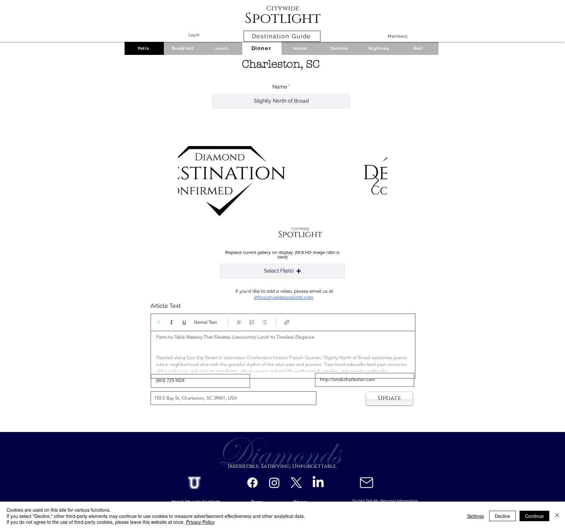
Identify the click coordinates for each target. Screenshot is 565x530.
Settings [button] (475, 516)
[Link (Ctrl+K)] (287, 322)
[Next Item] (376, 181)
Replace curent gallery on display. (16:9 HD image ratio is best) (282, 254)
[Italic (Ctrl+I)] (171, 322)
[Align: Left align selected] (239, 322)
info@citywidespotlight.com (283, 297)
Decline (502, 516)
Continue (534, 516)
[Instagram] (274, 482)
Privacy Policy (200, 522)
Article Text (165, 306)
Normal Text (205, 322)
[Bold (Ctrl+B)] (158, 322)
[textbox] (283, 353)
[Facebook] (252, 482)
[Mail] (366, 482)
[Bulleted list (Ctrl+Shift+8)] (264, 322)
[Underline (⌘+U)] (184, 322)
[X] (296, 482)
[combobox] (233, 398)
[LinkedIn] (318, 482)
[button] (282, 271)
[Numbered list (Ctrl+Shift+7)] (252, 322)
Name (279, 87)
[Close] (557, 516)
